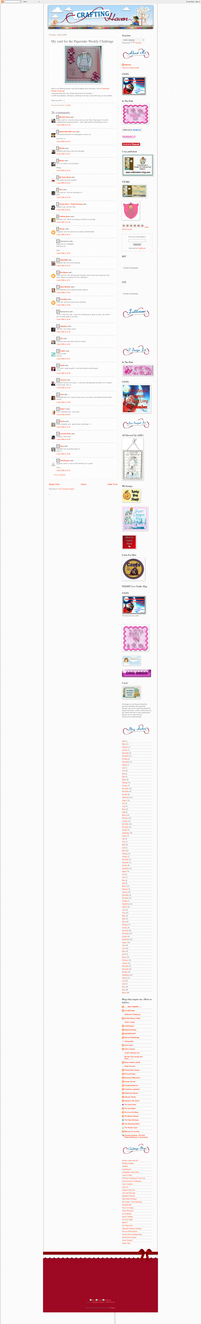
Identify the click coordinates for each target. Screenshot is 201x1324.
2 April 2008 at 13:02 (63, 292)
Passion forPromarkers (129, 1231)
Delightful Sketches (128, 1196)
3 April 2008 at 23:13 (63, 470)
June (123, 771)
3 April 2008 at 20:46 (63, 454)
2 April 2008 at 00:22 (63, 210)
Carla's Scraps (129, 1022)
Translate (138, 43)
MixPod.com (110, 1302)
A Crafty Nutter (129, 1010)
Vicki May (63, 299)
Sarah (62, 365)
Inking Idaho (129, 1041)
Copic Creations (127, 1184)
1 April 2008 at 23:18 (63, 170)
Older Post (112, 484)
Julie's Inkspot (129, 1049)
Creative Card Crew (128, 1190)
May (123, 774)
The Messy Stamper (131, 1116)
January (124, 750)
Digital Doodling (130, 1030)
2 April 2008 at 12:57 (63, 280)
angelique (63, 326)
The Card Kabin (130, 1108)
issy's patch (128, 1045)
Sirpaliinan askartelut (132, 1089)
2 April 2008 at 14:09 (63, 319)
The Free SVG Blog (131, 1112)
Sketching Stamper (131, 1093)
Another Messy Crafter (132, 1018)
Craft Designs (129, 1026)
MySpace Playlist (98, 1302)
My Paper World (65, 177)
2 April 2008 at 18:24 (63, 344)
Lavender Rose (65, 434)
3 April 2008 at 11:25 (63, 427)
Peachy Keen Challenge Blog (132, 1234)
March (124, 744)
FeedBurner (142, 248)
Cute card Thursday (128, 1193)
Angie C (63, 409)
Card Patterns (126, 1169)
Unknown (127, 65)
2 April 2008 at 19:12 (63, 359)
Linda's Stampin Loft (131, 1053)
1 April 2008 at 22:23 (63, 141)
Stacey (62, 421)
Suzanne (63, 380)
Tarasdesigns (65, 460)
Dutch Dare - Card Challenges (132, 1202)
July (123, 768)
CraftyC (62, 351)
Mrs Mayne (64, 272)
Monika (62, 148)
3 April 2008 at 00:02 (63, 414)
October (124, 759)
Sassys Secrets (129, 1081)
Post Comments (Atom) (66, 489)
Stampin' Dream (130, 1097)
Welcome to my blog (131, 1131)
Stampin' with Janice (131, 1101)
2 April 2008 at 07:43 (63, 222)
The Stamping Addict (132, 1124)
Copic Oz (125, 1187)
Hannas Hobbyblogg (131, 1037)
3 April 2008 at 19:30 (63, 439)
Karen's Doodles (127, 1217)
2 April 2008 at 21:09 (63, 388)
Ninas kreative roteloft (132, 1062)
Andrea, (62, 229)
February (125, 747)
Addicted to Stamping (132, 1014)
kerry (62, 446)
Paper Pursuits (129, 1066)
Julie (62, 394)
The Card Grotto (130, 1105)
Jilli (61, 338)
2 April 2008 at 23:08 (63, 402)
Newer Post (54, 484)
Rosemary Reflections (132, 1078)
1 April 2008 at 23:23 (63, 183)
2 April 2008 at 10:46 (63, 266)
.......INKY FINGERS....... (133, 1007)
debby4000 (64, 260)
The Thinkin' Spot (130, 1128)
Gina (61, 189)
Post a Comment (59, 475)
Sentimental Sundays (129, 1237)
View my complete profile (130, 68)
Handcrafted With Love (67, 132)
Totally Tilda (126, 1243)
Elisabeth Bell (126, 1205)
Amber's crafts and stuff (130, 1160)
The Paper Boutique (131, 1120)
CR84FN (125, 1166)
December (125, 753)
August (124, 765)
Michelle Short (64, 117)
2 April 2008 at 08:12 (63, 234)
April (123, 741)
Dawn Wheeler (65, 287)
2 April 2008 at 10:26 (63, 253)
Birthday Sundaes (128, 1163)
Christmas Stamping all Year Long (133, 1178)
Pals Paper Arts (127, 1225)
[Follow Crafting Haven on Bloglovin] (132, 131)
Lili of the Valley (127, 1219)
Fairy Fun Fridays (128, 1208)
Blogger (112, 1308)
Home (83, 484)
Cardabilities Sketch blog (130, 1172)
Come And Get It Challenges (131, 1181)
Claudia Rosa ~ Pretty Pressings (71, 204)
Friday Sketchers (128, 1211)
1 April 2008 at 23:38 (63, 197)
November (125, 756)
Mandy (61, 160)
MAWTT (125, 1222)
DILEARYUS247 (130, 1034)
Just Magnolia (126, 1214)
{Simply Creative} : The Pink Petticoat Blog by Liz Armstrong (136, 1136)
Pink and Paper (130, 1074)
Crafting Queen (64, 216)
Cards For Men (127, 1175)
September (125, 762)
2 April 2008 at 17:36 (63, 332)
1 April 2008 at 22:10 (63, 125)
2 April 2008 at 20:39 (63, 373)
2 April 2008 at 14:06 (63, 305)
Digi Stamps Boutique (129, 1199)
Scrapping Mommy (131, 1085)
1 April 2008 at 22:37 (63, 154)
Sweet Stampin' (127, 1240)
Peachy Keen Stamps (132, 1070)
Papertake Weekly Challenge (131, 1228)
